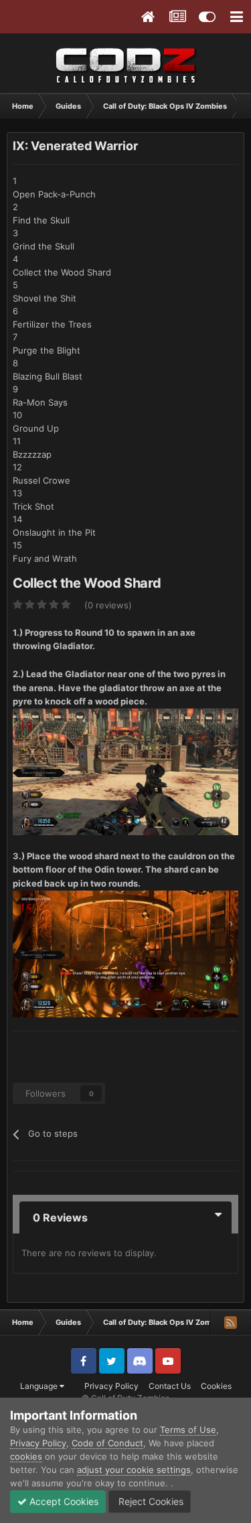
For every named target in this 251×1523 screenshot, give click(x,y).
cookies (26, 1456)
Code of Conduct (107, 1443)
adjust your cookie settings (134, 1469)
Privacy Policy (111, 1386)
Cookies (216, 1386)
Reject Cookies (149, 1501)
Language (40, 1386)
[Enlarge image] (125, 771)
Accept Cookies (62, 1501)
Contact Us (170, 1386)
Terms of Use (188, 1429)
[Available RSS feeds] (230, 1322)
